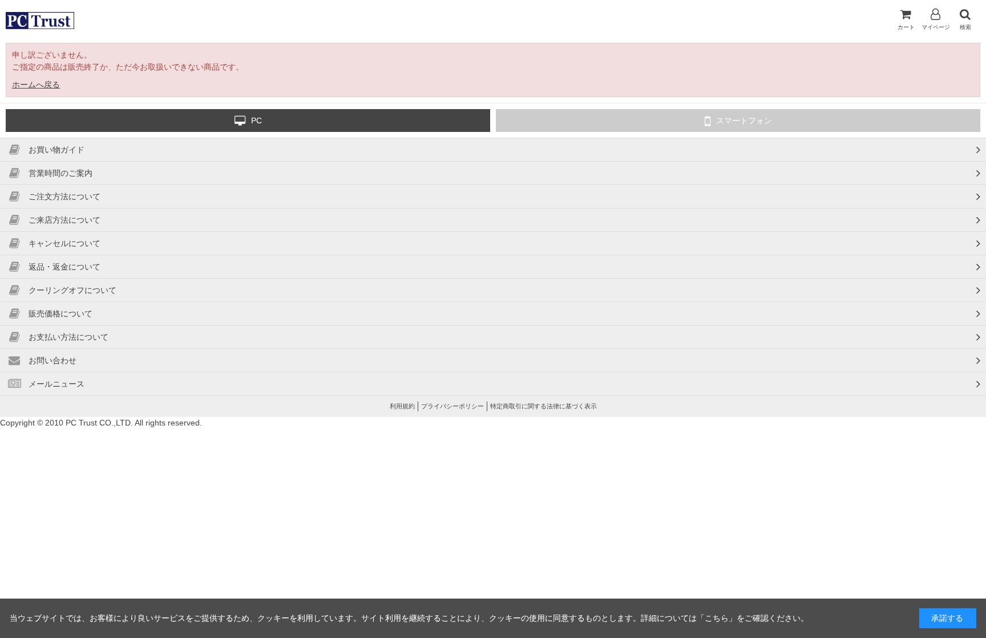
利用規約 (402, 406)
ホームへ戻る (36, 84)
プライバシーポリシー (452, 406)
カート (906, 27)
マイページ (936, 27)
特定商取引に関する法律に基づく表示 (543, 406)
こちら (717, 618)
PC (256, 120)
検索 (965, 27)
